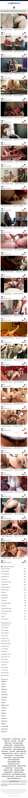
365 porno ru (4, 721)
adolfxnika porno (18, 743)
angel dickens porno (14, 759)
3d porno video (16, 739)
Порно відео (13, 651)
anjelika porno (18, 768)
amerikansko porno (7, 753)
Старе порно (13, 579)
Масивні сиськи (13, 589)
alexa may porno (7, 747)
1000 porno (4, 681)
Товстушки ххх (13, 619)
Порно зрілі (13, 664)
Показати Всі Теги (14, 781)
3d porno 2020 (4, 726)
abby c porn (8, 743)
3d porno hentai (6, 739)
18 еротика (4, 697)
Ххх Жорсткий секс (13, 587)
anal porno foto (9, 755)
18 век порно (4, 694)
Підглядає (13, 605)
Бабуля (13, 616)
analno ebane (7, 757)
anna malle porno (19, 770)
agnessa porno (8, 745)
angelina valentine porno (9, 766)
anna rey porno (8, 772)
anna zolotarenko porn (13, 778)
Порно (10, 795)
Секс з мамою (13, 627)
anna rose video (6, 774)
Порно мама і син (13, 640)
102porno (3, 686)
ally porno (12, 751)
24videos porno (5, 705)
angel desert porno (18, 757)
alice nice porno (7, 749)
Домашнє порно (13, 638)
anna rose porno (18, 772)
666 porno (13, 741)
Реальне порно (13, 672)
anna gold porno (8, 770)
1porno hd (3, 699)
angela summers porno (13, 761)
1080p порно (4, 689)
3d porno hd (4, 731)
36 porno (3, 715)
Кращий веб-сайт (7, 622)
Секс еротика (13, 670)
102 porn (3, 684)
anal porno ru (19, 755)
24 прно (3, 702)
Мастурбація (13, 595)
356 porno (3, 713)
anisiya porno (9, 768)
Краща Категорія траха (8, 566)
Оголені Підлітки (13, 574)
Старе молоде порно (13, 608)
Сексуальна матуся (13, 581)
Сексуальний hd (13, 571)
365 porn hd (4, 718)
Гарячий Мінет (13, 584)
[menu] (14, 7)
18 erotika (3, 692)
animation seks (22, 766)
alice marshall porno (19, 747)
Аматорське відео (13, 568)
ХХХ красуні (13, 613)
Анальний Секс (13, 597)
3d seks (24, 739)
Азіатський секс (13, 576)
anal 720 (16, 753)
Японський (13, 600)
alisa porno (4, 751)
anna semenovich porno (18, 774)
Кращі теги (5, 679)
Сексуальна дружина (13, 611)
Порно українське (13, 625)
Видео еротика (13, 662)
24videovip (3, 707)
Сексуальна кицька (13, 603)
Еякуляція (13, 592)
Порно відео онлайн (13, 643)
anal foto (23, 753)
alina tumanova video (19, 749)
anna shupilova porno (8, 776)
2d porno (3, 710)
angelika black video (14, 763)
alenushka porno (18, 745)
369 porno (3, 723)
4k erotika (6, 741)
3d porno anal (4, 729)
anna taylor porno (20, 776)
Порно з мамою (13, 630)
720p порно (21, 741)
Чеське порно (13, 635)
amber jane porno (21, 751)
